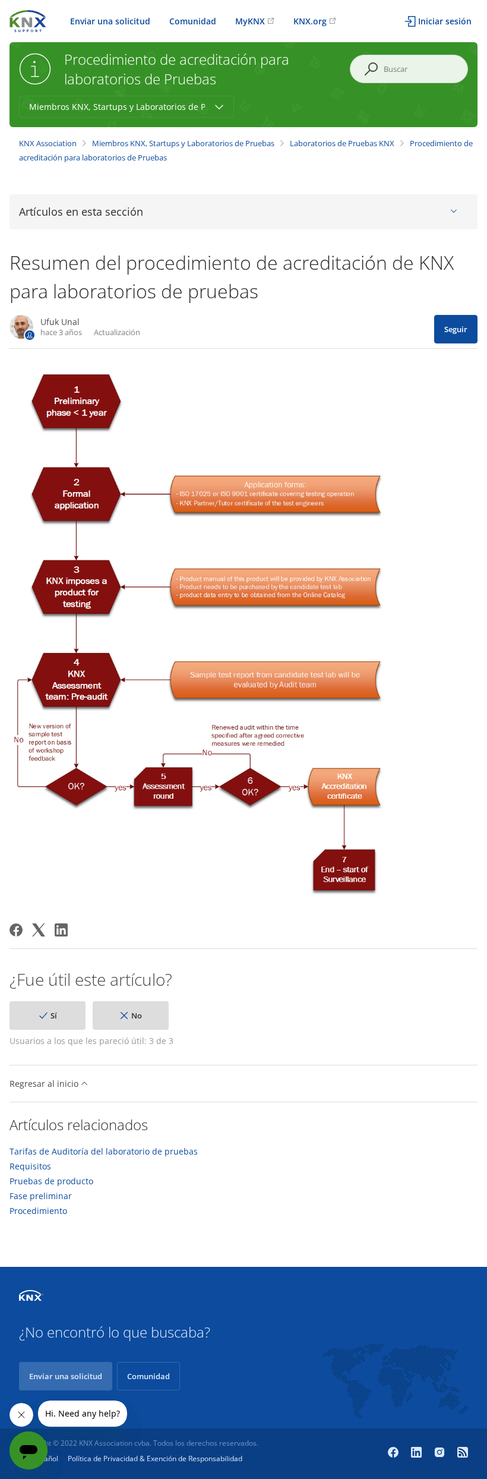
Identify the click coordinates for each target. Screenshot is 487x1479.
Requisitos (30, 1166)
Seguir (455, 329)
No (136, 1015)
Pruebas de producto (51, 1181)
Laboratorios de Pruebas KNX (342, 143)
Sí (53, 1015)
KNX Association (48, 143)
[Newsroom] (462, 1453)
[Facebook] (16, 929)
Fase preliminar (41, 1196)
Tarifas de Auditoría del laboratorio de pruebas (104, 1151)
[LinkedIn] (61, 929)
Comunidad (192, 21)
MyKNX (250, 21)
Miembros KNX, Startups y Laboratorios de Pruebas (183, 143)
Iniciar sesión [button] (445, 21)
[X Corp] (38, 929)
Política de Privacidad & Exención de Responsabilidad (155, 1458)
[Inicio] (28, 20)
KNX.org (310, 21)
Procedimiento (38, 1211)
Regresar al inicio (45, 1083)
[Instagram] (441, 1453)
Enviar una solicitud (110, 21)
